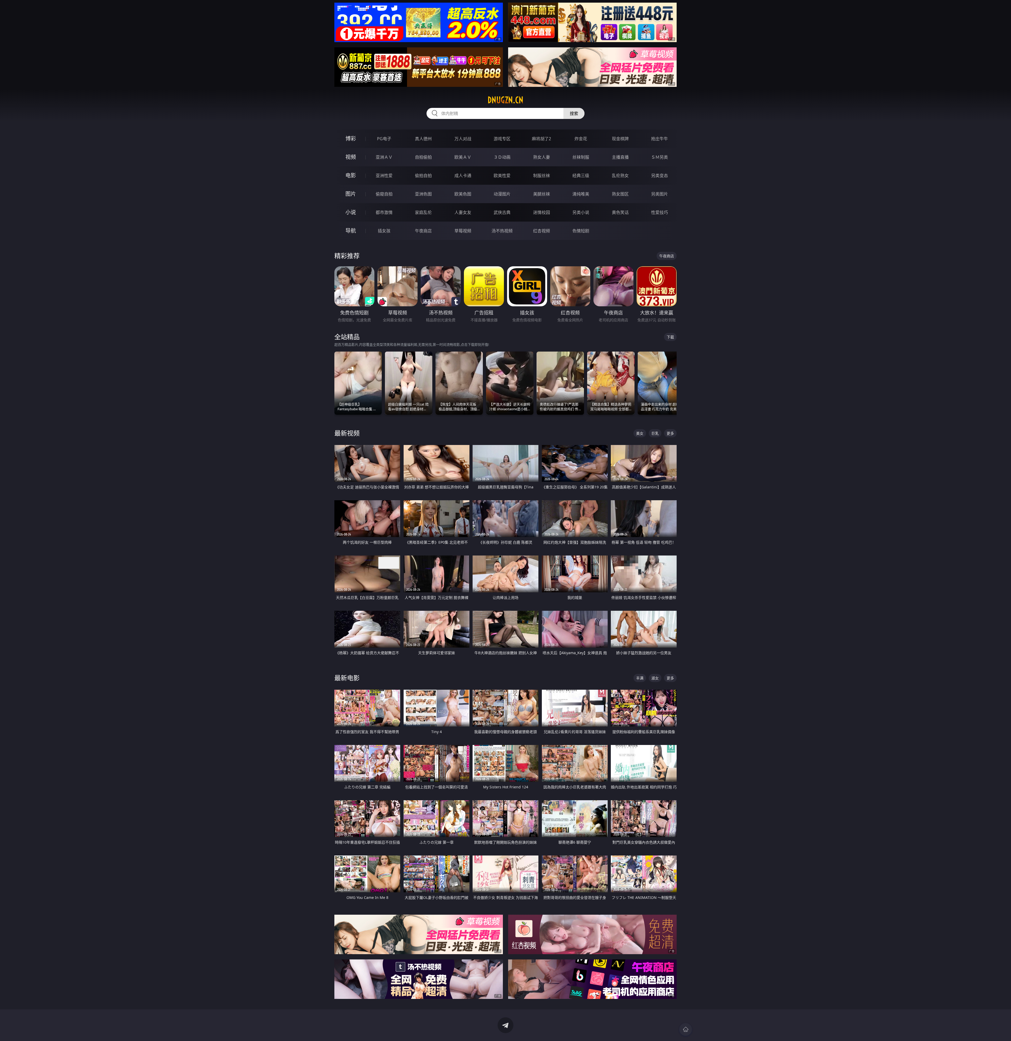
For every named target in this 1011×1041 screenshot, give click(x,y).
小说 (350, 212)
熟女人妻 (541, 157)
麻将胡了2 (541, 139)
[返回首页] (685, 1029)
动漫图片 (502, 194)
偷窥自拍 (384, 194)
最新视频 (347, 433)
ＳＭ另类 (659, 157)
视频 (350, 157)
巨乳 (655, 433)
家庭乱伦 (423, 212)
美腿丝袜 (541, 194)
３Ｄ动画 (502, 157)
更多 (670, 433)
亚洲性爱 (384, 175)
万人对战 (462, 139)
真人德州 (423, 139)
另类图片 (659, 194)
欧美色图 (462, 194)
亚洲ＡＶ (384, 157)
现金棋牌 (620, 139)
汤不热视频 (502, 231)
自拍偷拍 (423, 157)
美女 (639, 433)
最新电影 (347, 677)
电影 (350, 175)
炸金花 (580, 139)
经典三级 (580, 175)
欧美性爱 (502, 175)
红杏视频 (541, 231)
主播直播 (620, 157)
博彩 (350, 138)
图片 (350, 193)
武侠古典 (502, 212)
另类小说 (580, 212)
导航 (350, 230)
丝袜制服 (580, 157)
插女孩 (384, 231)
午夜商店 (423, 231)
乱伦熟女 (620, 175)
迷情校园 (541, 212)
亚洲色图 (423, 194)
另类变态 (659, 175)
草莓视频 (462, 231)
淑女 (655, 677)
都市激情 (384, 212)
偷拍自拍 (423, 175)
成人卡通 (462, 175)
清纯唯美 (580, 194)
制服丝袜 (541, 175)
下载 (670, 336)
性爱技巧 (659, 212)
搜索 (574, 113)
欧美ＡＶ (462, 157)
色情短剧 (580, 231)
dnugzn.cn (505, 100)
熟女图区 (620, 194)
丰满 (639, 677)
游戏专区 (502, 139)
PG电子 (384, 139)
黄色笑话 (620, 212)
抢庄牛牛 (659, 139)
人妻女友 (462, 212)
